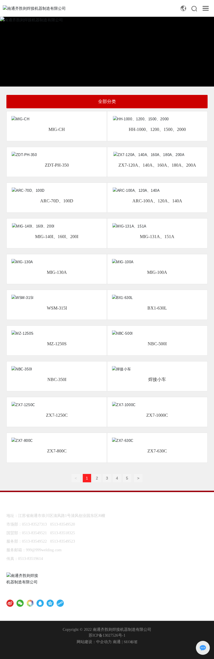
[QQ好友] (40, 603)
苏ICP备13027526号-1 (107, 635)
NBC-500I (157, 343)
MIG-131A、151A (157, 236)
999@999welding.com (44, 550)
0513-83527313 (34, 524)
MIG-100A (157, 272)
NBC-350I (56, 379)
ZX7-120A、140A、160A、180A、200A (157, 165)
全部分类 (107, 101)
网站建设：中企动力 (94, 642)
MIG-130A (57, 272)
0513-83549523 (62, 541)
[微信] (20, 603)
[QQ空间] (50, 603)
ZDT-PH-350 (57, 165)
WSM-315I (57, 308)
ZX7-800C (57, 451)
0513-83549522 (34, 541)
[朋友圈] (30, 603)
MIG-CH (56, 129)
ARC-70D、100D (56, 200)
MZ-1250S (57, 343)
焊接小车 (157, 379)
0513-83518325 (62, 533)
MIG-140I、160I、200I (56, 236)
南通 (117, 642)
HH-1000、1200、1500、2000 (157, 129)
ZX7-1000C (157, 415)
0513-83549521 (34, 533)
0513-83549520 (62, 524)
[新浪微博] (10, 603)
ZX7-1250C (57, 415)
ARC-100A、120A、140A (157, 200)
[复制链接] (60, 603)
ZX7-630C (157, 451)
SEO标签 (131, 642)
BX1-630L (157, 308)
